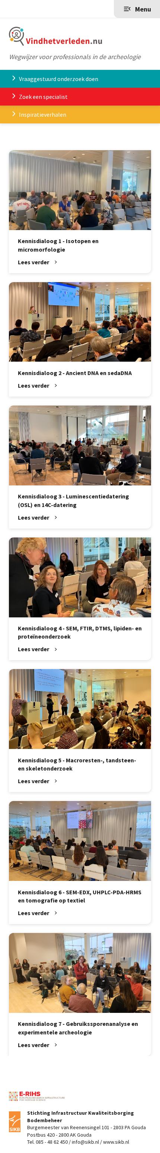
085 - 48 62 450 (52, 1142)
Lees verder (33, 262)
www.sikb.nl (116, 1142)
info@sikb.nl (85, 1142)
